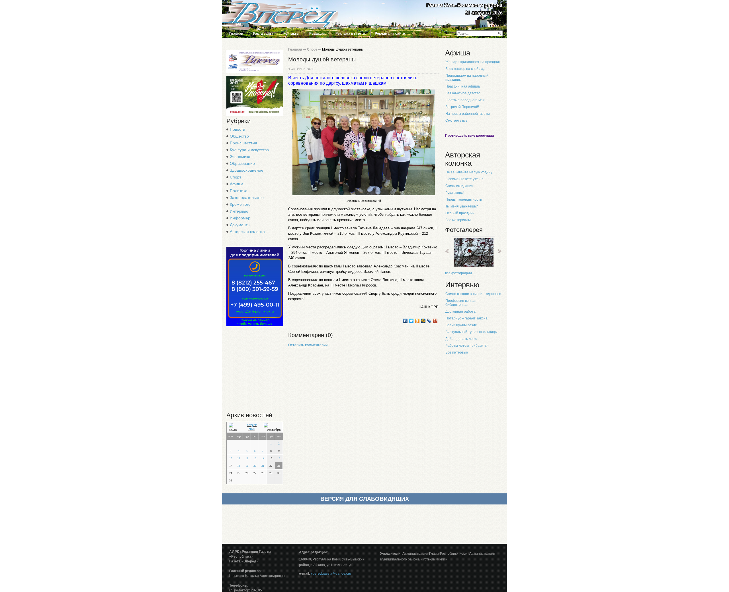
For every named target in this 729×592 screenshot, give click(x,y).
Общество (239, 136)
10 (230, 458)
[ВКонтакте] (405, 321)
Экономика (240, 156)
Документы (240, 225)
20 (254, 465)
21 (262, 465)
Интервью (239, 211)
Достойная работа (460, 311)
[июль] (234, 427)
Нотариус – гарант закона (466, 318)
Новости (237, 129)
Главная (236, 34)
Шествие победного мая (465, 100)
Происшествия (243, 143)
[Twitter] (411, 321)
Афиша (236, 184)
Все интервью (456, 352)
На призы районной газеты (467, 114)
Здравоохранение (246, 170)
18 (238, 465)
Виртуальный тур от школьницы (471, 332)
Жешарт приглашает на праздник (472, 62)
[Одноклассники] (417, 321)
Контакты (291, 34)
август (252, 425)
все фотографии (458, 273)
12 (246, 458)
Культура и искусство (249, 150)
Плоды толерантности (463, 200)
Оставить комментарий (307, 345)
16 (278, 458)
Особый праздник (459, 213)
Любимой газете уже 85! (464, 179)
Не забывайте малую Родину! (469, 172)
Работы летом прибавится (467, 346)
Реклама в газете (350, 34)
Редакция (317, 34)
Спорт (235, 177)
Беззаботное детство (462, 93)
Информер (240, 218)
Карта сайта (263, 34)
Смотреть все (456, 120)
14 (262, 458)
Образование (242, 163)
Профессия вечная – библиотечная (462, 303)
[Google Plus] (435, 321)
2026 (251, 429)
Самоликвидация (459, 186)
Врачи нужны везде (461, 325)
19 (246, 465)
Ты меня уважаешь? (461, 206)
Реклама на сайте (390, 34)
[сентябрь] (272, 427)
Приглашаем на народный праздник (466, 78)
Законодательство (247, 197)
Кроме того (240, 204)
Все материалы (458, 220)
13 (254, 458)
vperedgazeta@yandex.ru (331, 574)
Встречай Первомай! (462, 107)
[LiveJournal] (429, 321)
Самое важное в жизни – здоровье (473, 294)
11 (238, 458)
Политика (238, 190)
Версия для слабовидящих (364, 499)
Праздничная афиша (462, 86)
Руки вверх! (454, 193)
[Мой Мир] (423, 321)
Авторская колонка (247, 231)
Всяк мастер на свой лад (465, 69)
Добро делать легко (461, 339)
